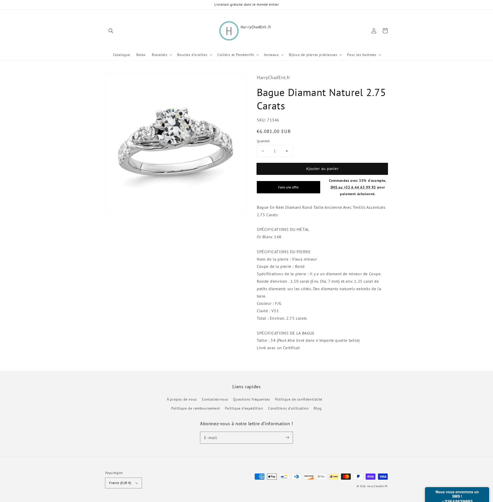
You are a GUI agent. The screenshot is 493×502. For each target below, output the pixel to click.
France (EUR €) (120, 483)
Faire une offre (288, 187)
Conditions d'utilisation (288, 408)
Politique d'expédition (244, 408)
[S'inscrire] (287, 437)
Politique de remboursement (195, 408)
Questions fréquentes (251, 399)
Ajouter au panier (322, 168)
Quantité (263, 141)
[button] (111, 30)
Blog (317, 408)
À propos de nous (182, 399)
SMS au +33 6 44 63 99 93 (353, 187)
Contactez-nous (215, 399)
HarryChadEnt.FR (377, 486)
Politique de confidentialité (298, 399)
